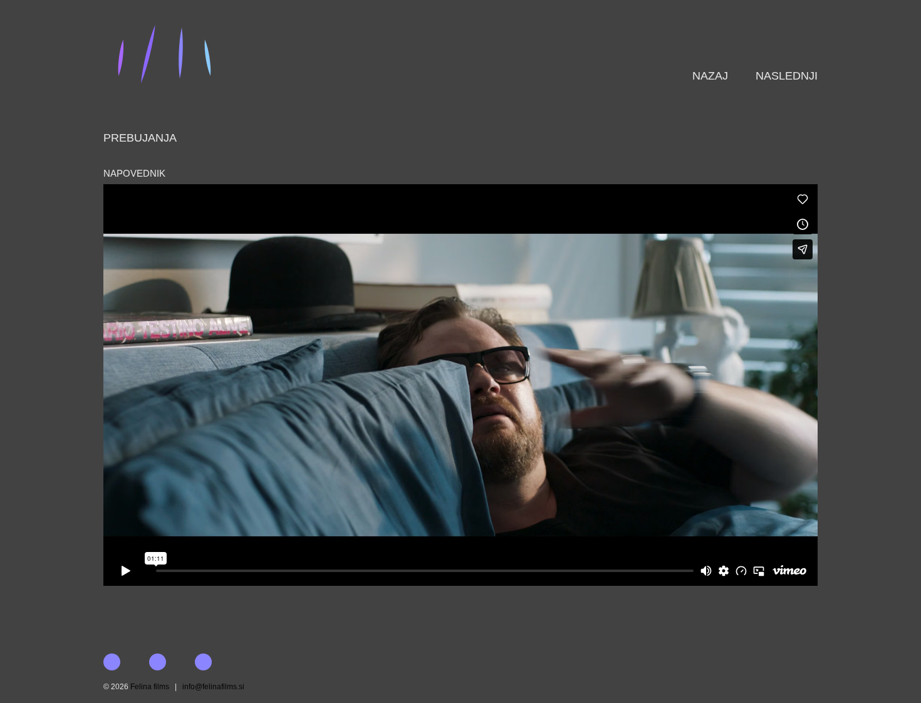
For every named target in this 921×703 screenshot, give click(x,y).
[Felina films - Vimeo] (170, 662)
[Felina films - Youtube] (125, 662)
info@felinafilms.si (213, 686)
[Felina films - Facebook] (216, 662)
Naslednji (787, 76)
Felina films (149, 686)
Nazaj (710, 76)
